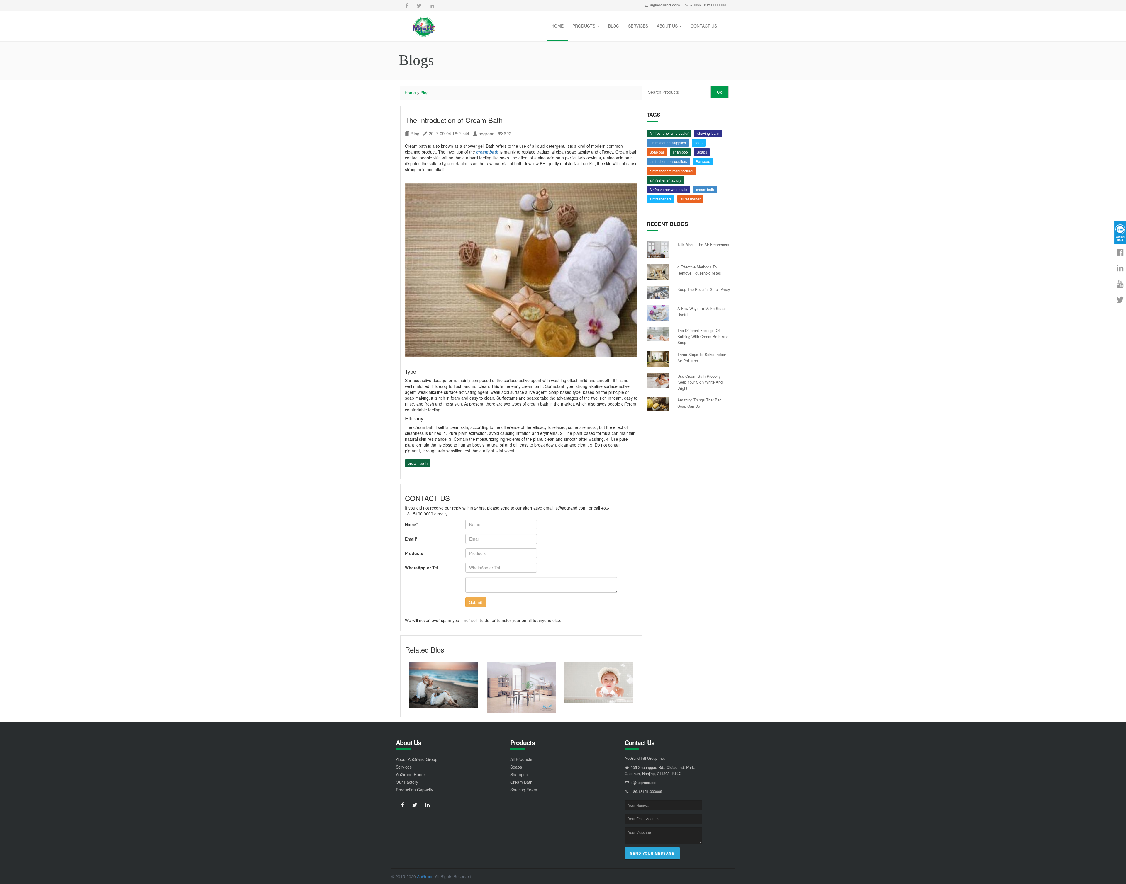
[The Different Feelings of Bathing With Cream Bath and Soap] (658, 334)
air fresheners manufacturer (671, 170)
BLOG (613, 26)
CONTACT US (704, 26)
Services (404, 767)
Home (410, 93)
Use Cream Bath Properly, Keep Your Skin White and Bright (700, 382)
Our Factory (407, 782)
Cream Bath (521, 782)
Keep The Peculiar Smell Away (703, 289)
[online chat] (1120, 232)
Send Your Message (652, 853)
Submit (475, 602)
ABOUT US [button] (668, 26)
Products (414, 553)
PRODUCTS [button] (584, 26)
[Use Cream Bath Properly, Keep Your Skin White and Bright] (658, 380)
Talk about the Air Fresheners (703, 244)
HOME (557, 26)
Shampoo (519, 774)
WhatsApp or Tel (421, 567)
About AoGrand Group (416, 759)
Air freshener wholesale (668, 189)
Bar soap (703, 161)
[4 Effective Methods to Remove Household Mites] (658, 272)
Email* (411, 539)
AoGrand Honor (410, 774)
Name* (411, 524)
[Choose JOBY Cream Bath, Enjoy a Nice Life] (598, 682)
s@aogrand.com (665, 5)
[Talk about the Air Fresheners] (658, 249)
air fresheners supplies (668, 142)
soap (699, 142)
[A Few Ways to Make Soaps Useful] (658, 313)
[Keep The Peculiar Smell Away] (658, 293)
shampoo (680, 151)
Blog (424, 93)
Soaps (702, 151)
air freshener (690, 198)
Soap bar (657, 151)
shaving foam (708, 133)
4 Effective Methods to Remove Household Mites (699, 270)
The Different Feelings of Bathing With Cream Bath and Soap (702, 336)
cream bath (418, 463)
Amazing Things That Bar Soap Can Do (699, 403)
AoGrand (425, 876)
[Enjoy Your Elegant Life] (443, 685)
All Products (521, 759)
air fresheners (660, 198)
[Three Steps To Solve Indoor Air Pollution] (658, 359)
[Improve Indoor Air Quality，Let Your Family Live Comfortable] (521, 687)
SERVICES (638, 26)
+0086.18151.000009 (708, 5)
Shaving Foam (523, 790)
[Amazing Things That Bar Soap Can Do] (658, 404)
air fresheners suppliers (668, 161)
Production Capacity (414, 790)
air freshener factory (665, 180)
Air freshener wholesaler (669, 133)
